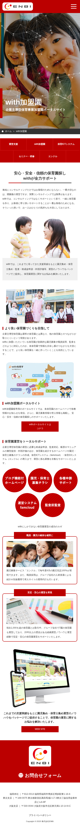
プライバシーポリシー (40, 815)
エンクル (52, 156)
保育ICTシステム (66, 144)
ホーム (8, 131)
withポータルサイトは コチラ (40, 426)
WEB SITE (40, 729)
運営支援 (13, 144)
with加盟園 (39, 144)
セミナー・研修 (26, 156)
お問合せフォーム (43, 775)
